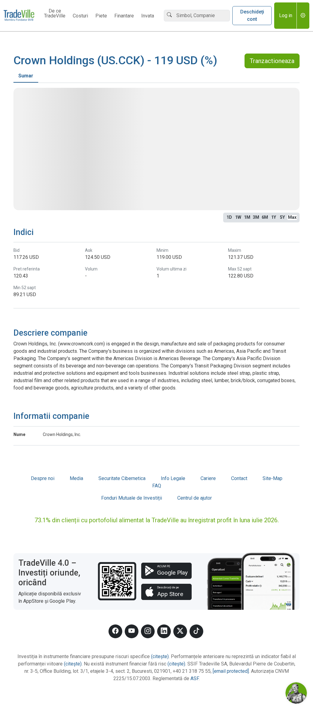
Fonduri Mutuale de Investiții (131, 498)
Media (76, 478)
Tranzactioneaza (272, 61)
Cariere (208, 478)
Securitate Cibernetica (121, 478)
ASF (194, 678)
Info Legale (173, 478)
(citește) (160, 656)
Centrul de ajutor (194, 498)
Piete (101, 16)
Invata (147, 16)
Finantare (124, 16)
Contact (239, 478)
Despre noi (42, 478)
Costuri (80, 16)
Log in (285, 15)
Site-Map (272, 478)
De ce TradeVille (54, 14)
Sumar (25, 76)
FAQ (156, 486)
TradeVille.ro (19, 15)
